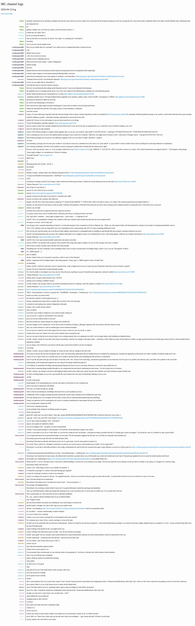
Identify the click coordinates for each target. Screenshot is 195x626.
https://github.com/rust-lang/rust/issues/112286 (79, 94)
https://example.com (81, 149)
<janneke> (20, 161)
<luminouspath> (18, 354)
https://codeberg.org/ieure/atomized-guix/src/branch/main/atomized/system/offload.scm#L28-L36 (116, 453)
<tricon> (21, 587)
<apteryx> (20, 94)
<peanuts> (20, 79)
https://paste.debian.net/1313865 (49, 237)
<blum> (21, 21)
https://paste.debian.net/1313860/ (125, 181)
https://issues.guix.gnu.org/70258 (117, 114)
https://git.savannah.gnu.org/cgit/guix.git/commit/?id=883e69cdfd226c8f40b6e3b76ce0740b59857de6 (90, 418)
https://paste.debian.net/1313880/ (124, 272)
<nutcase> (20, 149)
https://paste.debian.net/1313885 (49, 286)
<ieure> (21, 438)
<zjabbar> (20, 132)
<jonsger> (20, 190)
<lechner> (20, 272)
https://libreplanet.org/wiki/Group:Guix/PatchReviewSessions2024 (92, 173)
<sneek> (21, 415)
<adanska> (20, 140)
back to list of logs (6, 14)
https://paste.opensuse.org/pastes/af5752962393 (47, 193)
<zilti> (22, 225)
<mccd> (21, 581)
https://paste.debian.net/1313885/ (112, 284)
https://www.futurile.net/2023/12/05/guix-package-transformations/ (69, 459)
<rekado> (21, 32)
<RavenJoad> (19, 435)
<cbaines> (20, 301)
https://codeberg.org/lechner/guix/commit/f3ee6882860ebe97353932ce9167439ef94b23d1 (55, 289)
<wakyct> (21, 114)
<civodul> (21, 158)
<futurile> (20, 164)
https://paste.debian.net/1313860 (49, 184)
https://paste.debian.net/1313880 (49, 275)
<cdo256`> (20, 213)
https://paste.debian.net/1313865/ (153, 234)
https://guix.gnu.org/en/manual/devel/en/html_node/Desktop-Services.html (100, 76)
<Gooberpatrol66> (18, 47)
